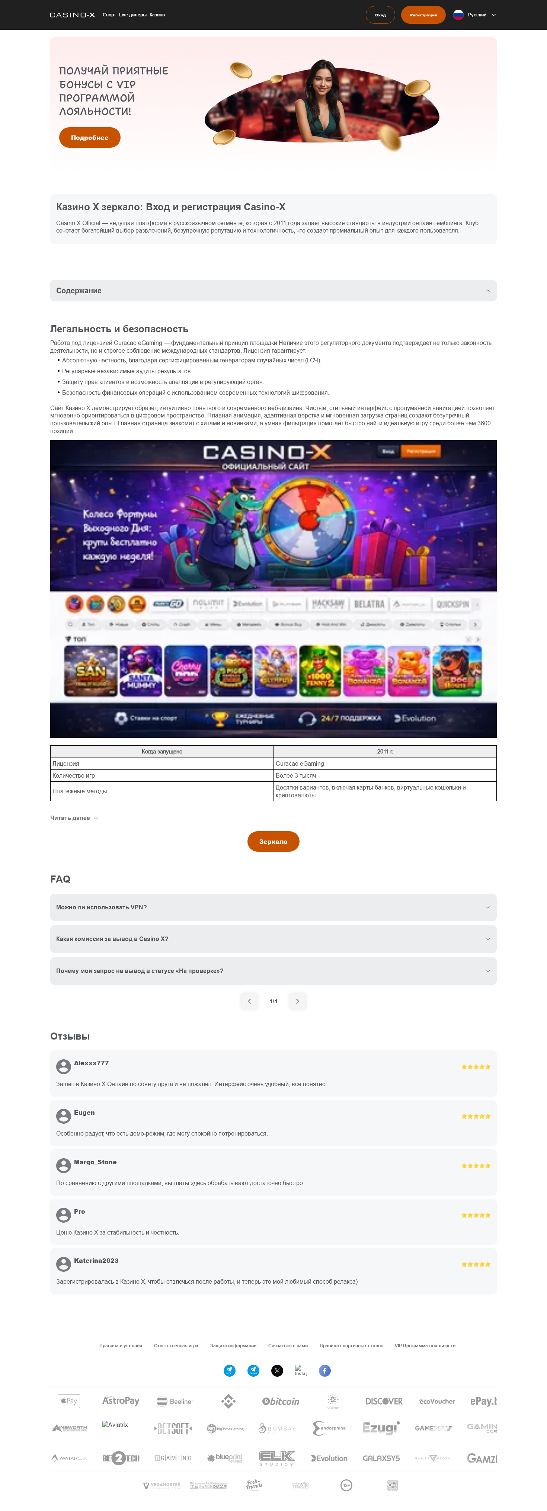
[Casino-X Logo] (72, 15)
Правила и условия (120, 1345)
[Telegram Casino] (253, 1371)
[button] (475, 15)
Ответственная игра (176, 1345)
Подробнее (90, 137)
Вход (380, 14)
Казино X (77, 407)
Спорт (109, 14)
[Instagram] (301, 1371)
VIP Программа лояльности (425, 1345)
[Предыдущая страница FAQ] (249, 1001)
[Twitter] (277, 1371)
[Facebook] (324, 1371)
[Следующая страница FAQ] (297, 1001)
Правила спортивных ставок (351, 1345)
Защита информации (233, 1345)
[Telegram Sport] (229, 1371)
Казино (157, 14)
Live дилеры (133, 14)
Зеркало (273, 841)
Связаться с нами (288, 1345)
